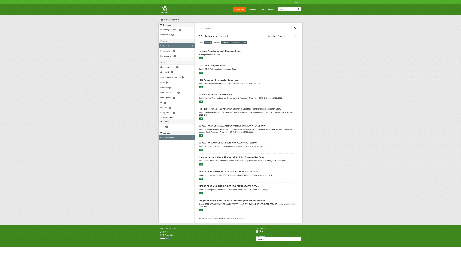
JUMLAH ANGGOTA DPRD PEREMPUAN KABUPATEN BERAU (228, 142)
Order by (271, 36)
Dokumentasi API (238, 218)
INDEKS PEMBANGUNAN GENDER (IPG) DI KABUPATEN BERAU (229, 186)
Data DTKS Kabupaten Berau (212, 65)
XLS (201, 58)
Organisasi (252, 9)
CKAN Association (167, 235)
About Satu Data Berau (168, 229)
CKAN (260, 231)
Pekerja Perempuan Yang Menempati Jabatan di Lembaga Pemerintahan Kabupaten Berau (240, 108)
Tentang (270, 9)
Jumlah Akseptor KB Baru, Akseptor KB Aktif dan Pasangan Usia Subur (232, 157)
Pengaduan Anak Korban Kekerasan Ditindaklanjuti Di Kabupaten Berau (232, 200)
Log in (297, 2)
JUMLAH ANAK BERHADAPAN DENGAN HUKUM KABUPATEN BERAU (232, 125)
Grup (262, 9)
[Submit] (298, 9)
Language (260, 236)
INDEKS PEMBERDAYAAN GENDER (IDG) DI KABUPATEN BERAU (229, 171)
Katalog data (239, 9)
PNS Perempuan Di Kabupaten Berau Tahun (219, 79)
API (228, 218)
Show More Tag (166, 117)
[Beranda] (162, 19)
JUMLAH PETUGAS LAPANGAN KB (215, 94)
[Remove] (210, 42)
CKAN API (164, 232)
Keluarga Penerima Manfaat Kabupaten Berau (220, 51)
